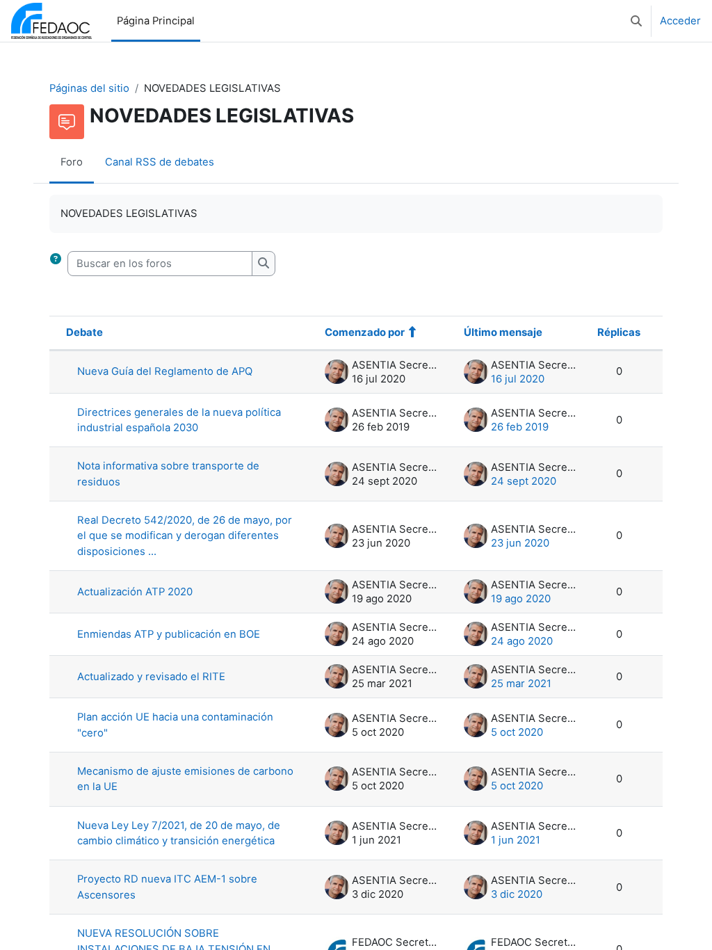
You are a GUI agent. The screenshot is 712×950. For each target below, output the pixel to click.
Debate (84, 332)
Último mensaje (503, 332)
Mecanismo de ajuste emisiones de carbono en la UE (185, 779)
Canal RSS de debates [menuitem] (159, 162)
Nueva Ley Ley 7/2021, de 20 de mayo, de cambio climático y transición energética (178, 833)
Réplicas (618, 332)
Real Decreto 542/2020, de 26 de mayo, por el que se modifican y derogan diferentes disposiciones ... (184, 536)
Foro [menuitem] (71, 162)
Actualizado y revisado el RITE (151, 676)
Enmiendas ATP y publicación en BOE (168, 634)
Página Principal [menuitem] (156, 21)
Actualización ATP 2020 (135, 592)
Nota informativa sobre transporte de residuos (168, 474)
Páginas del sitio (89, 88)
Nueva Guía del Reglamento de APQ (164, 371)
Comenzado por (365, 332)
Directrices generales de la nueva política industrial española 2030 (179, 420)
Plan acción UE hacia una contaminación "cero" (175, 725)
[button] (636, 21)
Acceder (680, 21)
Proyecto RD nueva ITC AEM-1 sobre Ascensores (167, 887)
